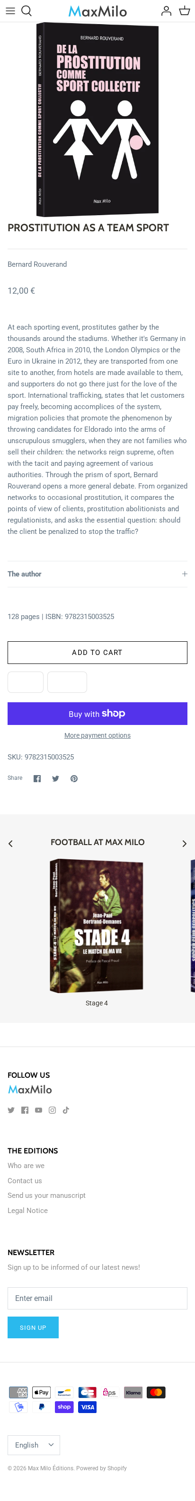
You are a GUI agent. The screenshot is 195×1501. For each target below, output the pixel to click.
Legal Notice (28, 1210)
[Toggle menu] (10, 10)
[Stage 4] (96, 926)
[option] (97, 119)
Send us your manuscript (47, 1195)
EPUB (25, 682)
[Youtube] (38, 1110)
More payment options (97, 735)
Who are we (26, 1165)
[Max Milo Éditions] (97, 11)
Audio (67, 682)
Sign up (33, 1327)
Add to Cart (97, 652)
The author (25, 574)
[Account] (163, 10)
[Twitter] (11, 1110)
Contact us (25, 1181)
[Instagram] (52, 1110)
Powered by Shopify (101, 1468)
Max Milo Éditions (50, 1468)
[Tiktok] (66, 1110)
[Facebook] (24, 1110)
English (26, 1445)
